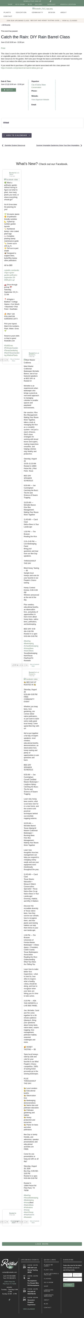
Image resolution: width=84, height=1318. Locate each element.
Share (13, 360)
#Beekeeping (29, 643)
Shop (10, 4)
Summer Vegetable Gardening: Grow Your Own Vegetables (58, 145)
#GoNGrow (8, 346)
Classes (47, 1278)
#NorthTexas (28, 1212)
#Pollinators (28, 1207)
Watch (9, 90)
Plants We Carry (48, 1265)
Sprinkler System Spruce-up (14, 145)
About (64, 12)
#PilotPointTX (29, 1215)
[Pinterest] (59, 1)
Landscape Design (48, 1290)
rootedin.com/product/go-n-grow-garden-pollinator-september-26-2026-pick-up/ (11, 275)
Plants (7, 12)
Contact (8, 16)
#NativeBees (28, 651)
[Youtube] (53, 1)
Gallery (38, 4)
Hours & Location (68, 4)
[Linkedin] (56, 1)
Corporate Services (49, 1295)
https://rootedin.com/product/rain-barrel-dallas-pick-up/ (22, 68)
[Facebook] (44, 1)
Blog (30, 4)
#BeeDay (27, 641)
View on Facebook (15, 359)
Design (51, 12)
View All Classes (69, 20)
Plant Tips (48, 1269)
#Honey (27, 1203)
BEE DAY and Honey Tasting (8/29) (45, 20)
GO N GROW (20, 4)
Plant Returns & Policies (51, 1274)
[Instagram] (47, 1)
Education (21, 12)
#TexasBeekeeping (31, 1198)
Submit (68, 1285)
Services (51, 4)
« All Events (5, 25)
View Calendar (29, 1309)
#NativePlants (12, 355)
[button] (20, 665)
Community (37, 12)
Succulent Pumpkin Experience (31, 1302)
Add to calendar (17, 135)
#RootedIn (28, 1217)
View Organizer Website (40, 99)
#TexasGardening (11, 350)
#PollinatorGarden (11, 348)
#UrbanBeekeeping (31, 646)
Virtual (6, 122)
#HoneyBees (28, 648)
